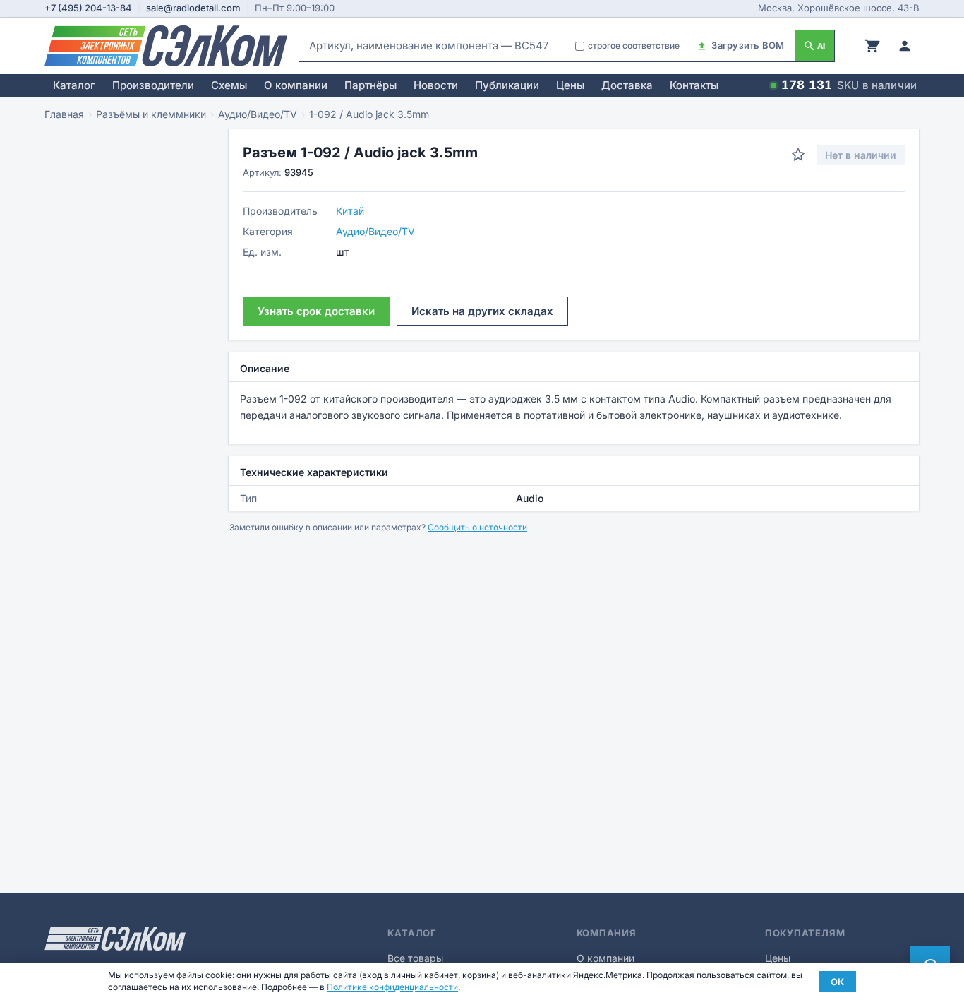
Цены (570, 85)
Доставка (627, 85)
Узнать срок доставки (316, 311)
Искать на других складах (482, 311)
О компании (295, 85)
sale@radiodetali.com (193, 7)
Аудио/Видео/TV (257, 114)
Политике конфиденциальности (392, 987)
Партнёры (370, 85)
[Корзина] (872, 46)
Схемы (229, 85)
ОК (837, 981)
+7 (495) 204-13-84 (88, 7)
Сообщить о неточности (477, 527)
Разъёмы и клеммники (151, 114)
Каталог (74, 85)
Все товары (415, 958)
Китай (350, 211)
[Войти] (905, 46)
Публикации (507, 85)
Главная (64, 114)
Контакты (694, 85)
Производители (153, 85)
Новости (436, 85)
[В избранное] (798, 154)
